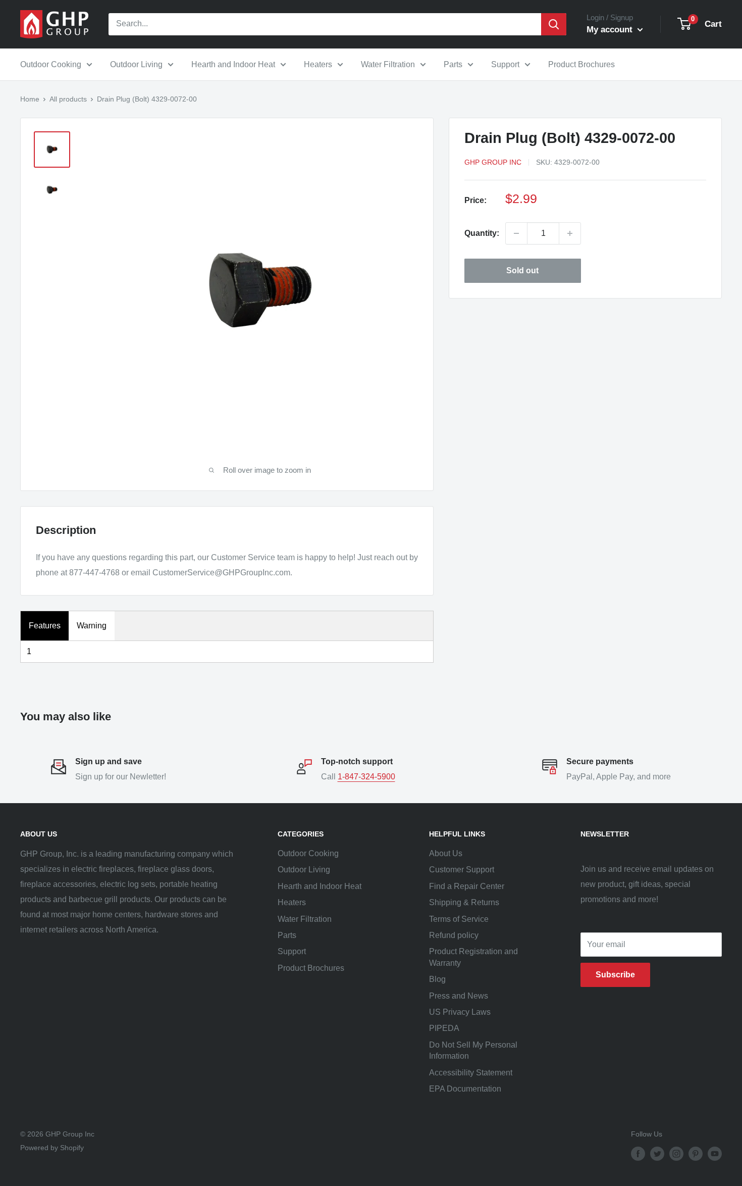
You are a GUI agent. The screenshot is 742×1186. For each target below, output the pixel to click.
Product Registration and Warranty (473, 957)
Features (45, 625)
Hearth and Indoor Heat (233, 64)
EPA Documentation (465, 1088)
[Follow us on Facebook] (638, 1154)
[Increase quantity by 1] (569, 233)
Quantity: (481, 233)
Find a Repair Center (466, 886)
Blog (437, 979)
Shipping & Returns (464, 902)
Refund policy (454, 935)
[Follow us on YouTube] (715, 1154)
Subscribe (615, 974)
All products (68, 99)
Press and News (458, 996)
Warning (92, 625)
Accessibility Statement (470, 1072)
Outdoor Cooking (50, 64)
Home (29, 99)
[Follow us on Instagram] (676, 1154)
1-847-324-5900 (366, 776)
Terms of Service (459, 919)
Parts (453, 64)
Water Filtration (388, 64)
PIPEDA (444, 1028)
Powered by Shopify (52, 1148)
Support (505, 64)
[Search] (553, 24)
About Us (445, 853)
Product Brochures (581, 64)
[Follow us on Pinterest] (695, 1154)
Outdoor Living (136, 64)
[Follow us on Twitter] (657, 1154)
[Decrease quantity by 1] (516, 233)
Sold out (522, 270)
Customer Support (461, 869)
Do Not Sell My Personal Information (473, 1050)
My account (611, 29)
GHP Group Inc (492, 162)
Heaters (318, 64)
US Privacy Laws (460, 1012)
